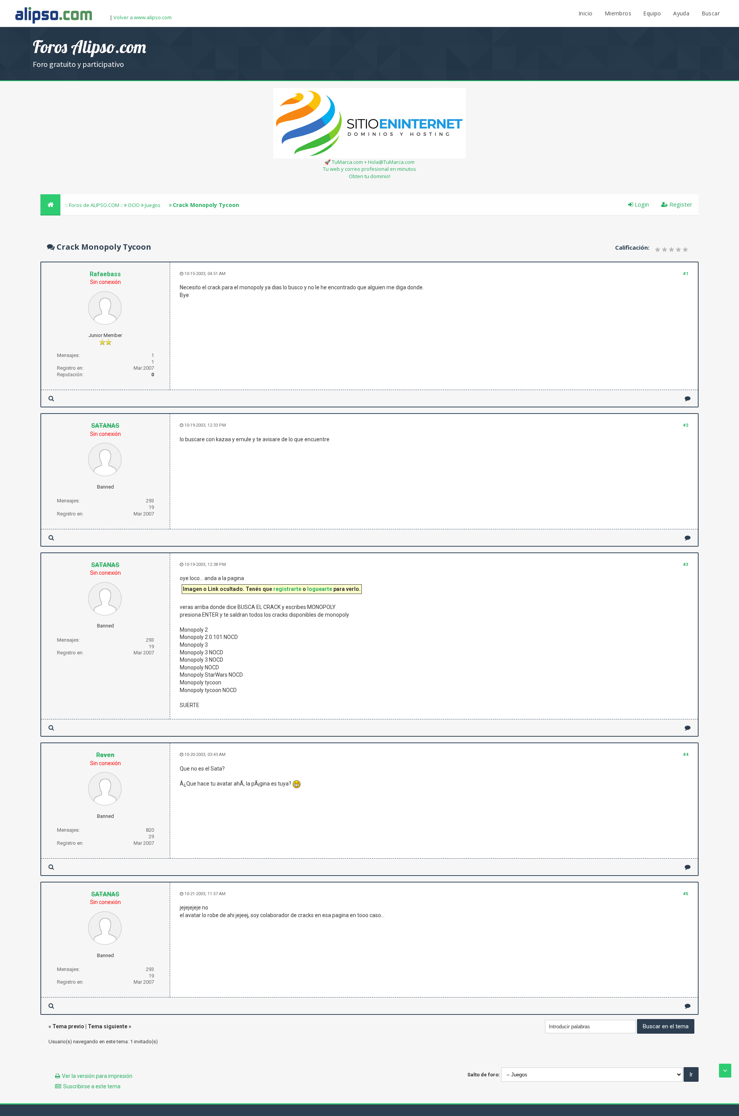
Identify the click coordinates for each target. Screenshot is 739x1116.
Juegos (153, 205)
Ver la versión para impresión (97, 1076)
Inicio (585, 13)
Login (641, 204)
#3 (685, 564)
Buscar (711, 13)
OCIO (134, 205)
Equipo (652, 13)
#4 (685, 754)
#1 (685, 273)
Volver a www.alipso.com (143, 17)
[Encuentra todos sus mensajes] (51, 398)
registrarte (287, 589)
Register (680, 204)
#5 (685, 893)
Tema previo (68, 1026)
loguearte (319, 589)
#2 (685, 425)
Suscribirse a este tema (91, 1086)
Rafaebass (105, 274)
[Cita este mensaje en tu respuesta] (687, 398)
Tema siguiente (107, 1026)
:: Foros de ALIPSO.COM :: (94, 205)
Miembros (618, 13)
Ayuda (681, 13)
